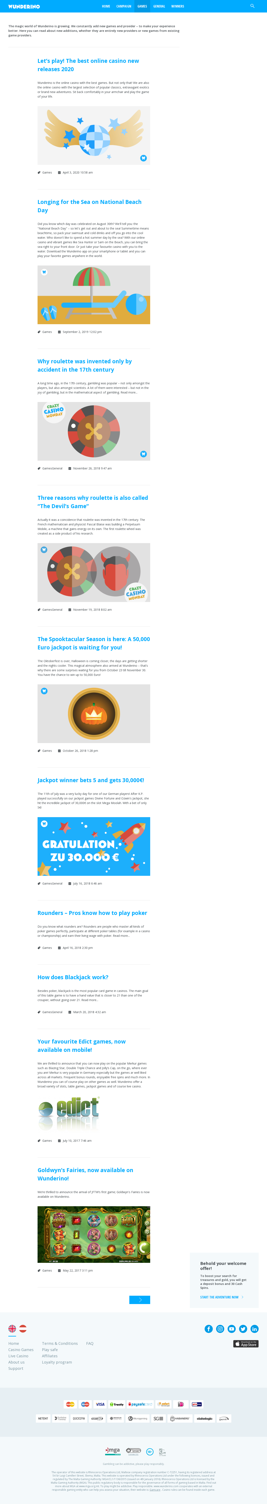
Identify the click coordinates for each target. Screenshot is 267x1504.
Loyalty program (57, 1362)
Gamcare (155, 1490)
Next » (134, 1300)
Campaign (123, 6)
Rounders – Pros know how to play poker (92, 913)
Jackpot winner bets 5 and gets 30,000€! (91, 780)
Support (15, 1368)
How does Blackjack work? (73, 977)
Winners (177, 6)
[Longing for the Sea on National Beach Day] (94, 327)
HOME (106, 6)
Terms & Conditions (60, 1343)
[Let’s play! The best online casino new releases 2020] (94, 167)
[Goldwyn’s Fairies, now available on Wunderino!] (94, 1265)
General (159, 6)
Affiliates (50, 1355)
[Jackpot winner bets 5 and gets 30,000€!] (94, 878)
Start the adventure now (219, 1297)
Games (142, 6)
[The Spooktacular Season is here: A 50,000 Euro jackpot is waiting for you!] (94, 746)
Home (13, 1343)
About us (16, 1362)
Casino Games (21, 1349)
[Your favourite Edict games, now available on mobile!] (69, 1136)
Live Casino (18, 1355)
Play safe (50, 1349)
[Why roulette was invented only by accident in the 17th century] (94, 463)
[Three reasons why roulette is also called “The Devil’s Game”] (94, 605)
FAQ (89, 1343)
